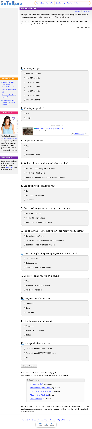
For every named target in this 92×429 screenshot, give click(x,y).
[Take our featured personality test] (9, 125)
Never (27, 308)
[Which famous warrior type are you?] (28, 130)
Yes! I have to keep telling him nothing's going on (44, 240)
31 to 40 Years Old (32, 87)
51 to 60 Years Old (32, 95)
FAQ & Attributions (63, 420)
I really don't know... (33, 155)
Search (46, 425)
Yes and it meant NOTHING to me (38, 349)
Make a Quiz (40, 3)
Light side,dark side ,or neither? (41, 391)
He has (28, 335)
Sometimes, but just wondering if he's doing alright (45, 177)
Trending (52, 425)
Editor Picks (78, 3)
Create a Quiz (79, 134)
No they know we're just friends (37, 285)
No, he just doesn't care (34, 236)
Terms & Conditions (29, 420)
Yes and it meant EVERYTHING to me (40, 353)
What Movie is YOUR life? (39, 395)
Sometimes (29, 304)
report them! (9, 167)
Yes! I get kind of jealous (35, 218)
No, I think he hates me (34, 195)
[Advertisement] (55, 47)
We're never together (33, 290)
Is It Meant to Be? (36, 384)
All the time (29, 312)
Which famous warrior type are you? (49, 128)
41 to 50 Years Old (32, 91)
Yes (26, 146)
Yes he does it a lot (33, 259)
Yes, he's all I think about (35, 173)
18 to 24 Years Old (32, 78)
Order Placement (36, 399)
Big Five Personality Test (9, 138)
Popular (69, 3)
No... (27, 357)
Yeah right (29, 326)
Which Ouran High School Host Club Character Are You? (8, 84)
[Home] (11, 3)
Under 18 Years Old (33, 74)
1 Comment (77, 11)
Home (40, 425)
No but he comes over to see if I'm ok (40, 245)
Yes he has (29, 200)
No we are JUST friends (35, 330)
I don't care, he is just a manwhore (38, 222)
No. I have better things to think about (40, 168)
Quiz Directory (60, 3)
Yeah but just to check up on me (38, 267)
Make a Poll (49, 3)
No (26, 150)
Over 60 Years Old (32, 100)
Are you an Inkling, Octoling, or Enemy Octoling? (8, 102)
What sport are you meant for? (41, 388)
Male (27, 114)
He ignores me (31, 263)
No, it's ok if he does (33, 213)
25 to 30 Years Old (32, 82)
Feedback (87, 11)
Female (28, 118)
